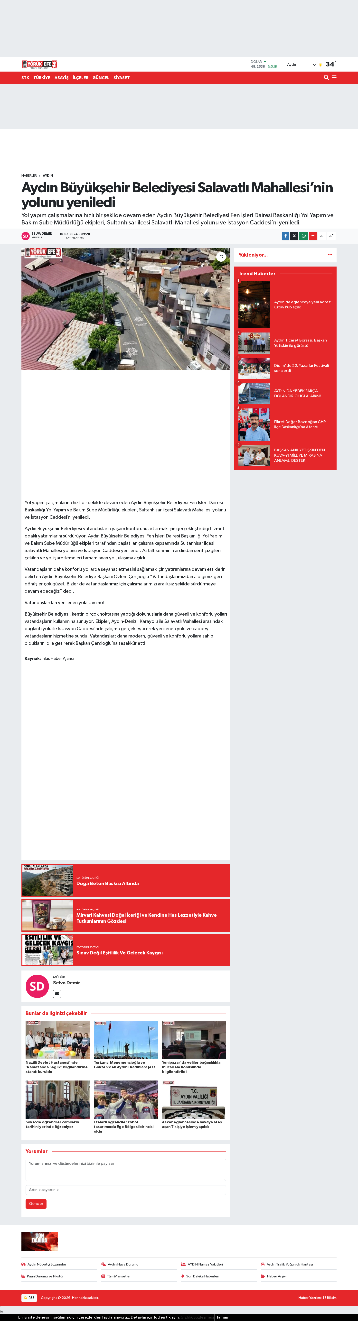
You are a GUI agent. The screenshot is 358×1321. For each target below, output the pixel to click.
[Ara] (327, 78)
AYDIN (48, 175)
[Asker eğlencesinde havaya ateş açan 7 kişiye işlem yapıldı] (194, 1100)
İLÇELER (80, 78)
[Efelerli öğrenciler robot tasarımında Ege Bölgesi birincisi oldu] (126, 1100)
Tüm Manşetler (119, 1276)
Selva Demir (66, 982)
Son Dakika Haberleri (202, 1276)
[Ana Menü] (333, 78)
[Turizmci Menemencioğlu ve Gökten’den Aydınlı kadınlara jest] (126, 1040)
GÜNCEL (101, 78)
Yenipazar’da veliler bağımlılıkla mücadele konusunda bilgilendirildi (191, 1067)
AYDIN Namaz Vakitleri (205, 1264)
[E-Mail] (57, 994)
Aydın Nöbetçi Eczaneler (47, 1264)
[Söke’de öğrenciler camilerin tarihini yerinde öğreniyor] (58, 1100)
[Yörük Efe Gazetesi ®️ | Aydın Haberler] (39, 64)
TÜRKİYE (41, 78)
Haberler (29, 175)
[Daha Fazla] (313, 236)
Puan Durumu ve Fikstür (45, 1276)
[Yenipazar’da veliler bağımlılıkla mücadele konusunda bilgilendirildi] (194, 1040)
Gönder (36, 1204)
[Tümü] (330, 255)
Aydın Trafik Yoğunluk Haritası (290, 1264)
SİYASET (121, 78)
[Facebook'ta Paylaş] (285, 236)
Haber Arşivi (276, 1276)
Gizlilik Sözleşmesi (197, 1317)
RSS (31, 1298)
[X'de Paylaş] (294, 236)
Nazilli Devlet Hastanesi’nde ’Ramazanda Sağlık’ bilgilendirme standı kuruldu (57, 1067)
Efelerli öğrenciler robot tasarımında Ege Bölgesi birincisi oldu (123, 1126)
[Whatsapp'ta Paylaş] (303, 236)
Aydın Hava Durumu (123, 1264)
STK (25, 78)
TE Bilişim (329, 1298)
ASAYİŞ (62, 78)
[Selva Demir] (37, 986)
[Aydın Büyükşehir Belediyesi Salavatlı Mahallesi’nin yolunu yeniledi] (125, 309)
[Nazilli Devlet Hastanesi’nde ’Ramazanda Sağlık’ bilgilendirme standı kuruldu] (58, 1040)
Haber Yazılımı (310, 1298)
